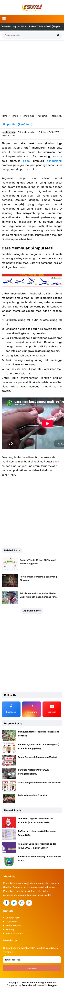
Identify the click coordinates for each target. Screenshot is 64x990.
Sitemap (10, 929)
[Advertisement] (32, 76)
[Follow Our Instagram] (21, 903)
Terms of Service (14, 933)
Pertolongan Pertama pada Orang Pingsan (38, 578)
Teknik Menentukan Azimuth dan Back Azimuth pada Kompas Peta (38, 595)
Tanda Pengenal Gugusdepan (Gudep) (37, 757)
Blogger (52, 985)
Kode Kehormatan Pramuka (32, 795)
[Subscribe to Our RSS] (29, 903)
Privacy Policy (13, 925)
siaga (26, 160)
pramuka (57, 156)
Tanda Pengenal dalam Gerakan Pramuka (39, 782)
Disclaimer (11, 921)
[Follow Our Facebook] (6, 903)
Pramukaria (28, 985)
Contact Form (13, 917)
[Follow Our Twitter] (14, 903)
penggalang (54, 160)
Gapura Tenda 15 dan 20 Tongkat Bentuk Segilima (38, 562)
